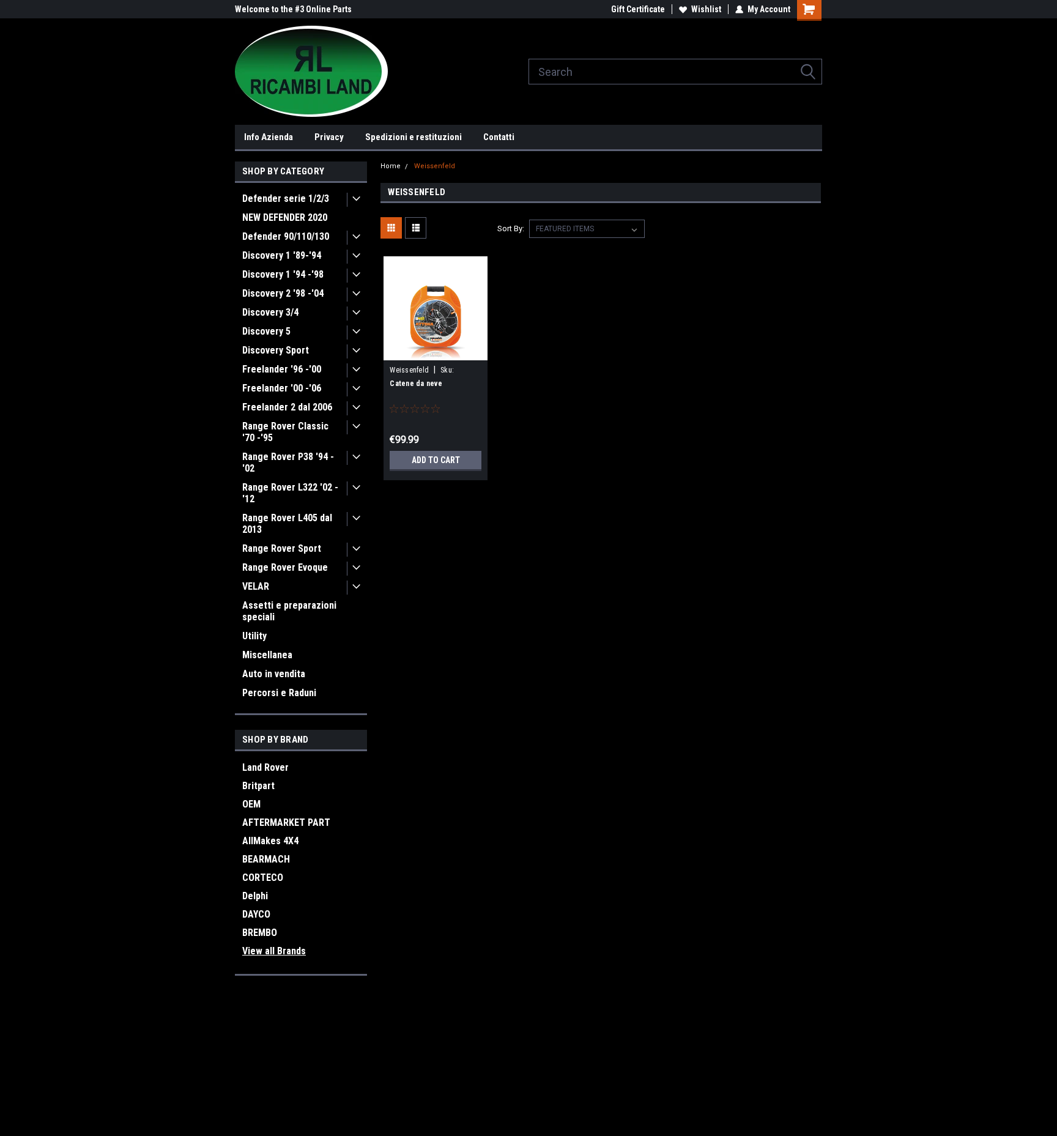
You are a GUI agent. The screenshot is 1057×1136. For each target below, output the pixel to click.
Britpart (258, 786)
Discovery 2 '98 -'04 (283, 293)
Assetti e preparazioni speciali (289, 611)
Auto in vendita (273, 674)
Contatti (498, 137)
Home (390, 166)
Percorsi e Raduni (279, 693)
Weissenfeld (434, 166)
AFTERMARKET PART (286, 822)
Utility (254, 636)
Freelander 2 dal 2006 (287, 407)
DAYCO (256, 914)
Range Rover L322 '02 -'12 (290, 493)
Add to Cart (436, 460)
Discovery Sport (275, 350)
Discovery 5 (266, 331)
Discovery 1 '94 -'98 (283, 274)
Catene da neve (416, 383)
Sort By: (510, 228)
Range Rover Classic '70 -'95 (285, 432)
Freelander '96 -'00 (281, 369)
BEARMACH (266, 859)
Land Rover (265, 767)
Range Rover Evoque (285, 567)
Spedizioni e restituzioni (413, 137)
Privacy (329, 137)
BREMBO (259, 932)
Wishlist (706, 9)
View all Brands (274, 951)
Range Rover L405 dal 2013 (287, 523)
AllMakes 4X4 (270, 841)
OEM (251, 804)
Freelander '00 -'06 (281, 388)
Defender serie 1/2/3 (285, 198)
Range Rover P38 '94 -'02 (288, 462)
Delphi (255, 896)
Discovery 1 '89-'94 (281, 255)
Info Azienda (268, 137)
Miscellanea (267, 655)
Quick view (435, 351)
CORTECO (262, 877)
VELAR (255, 586)
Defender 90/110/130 (285, 236)
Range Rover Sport (281, 548)
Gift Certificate (638, 9)
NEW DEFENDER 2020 (284, 217)
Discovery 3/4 (270, 312)
